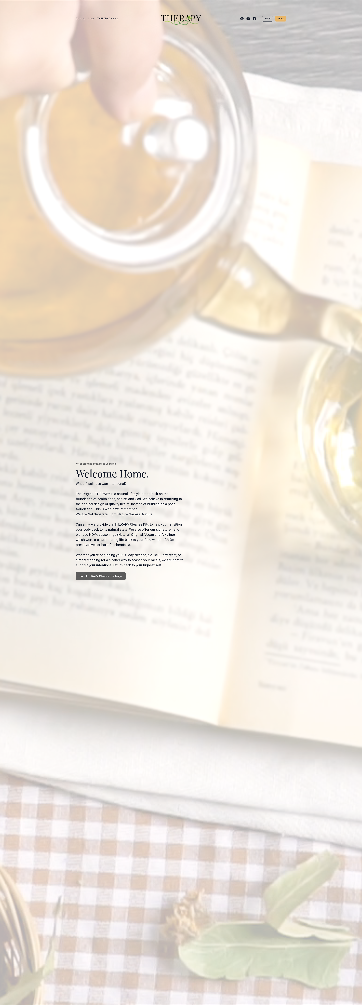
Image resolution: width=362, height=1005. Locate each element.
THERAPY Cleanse (107, 18)
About (281, 18)
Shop (91, 18)
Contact (80, 18)
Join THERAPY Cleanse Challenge (100, 576)
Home (268, 18)
